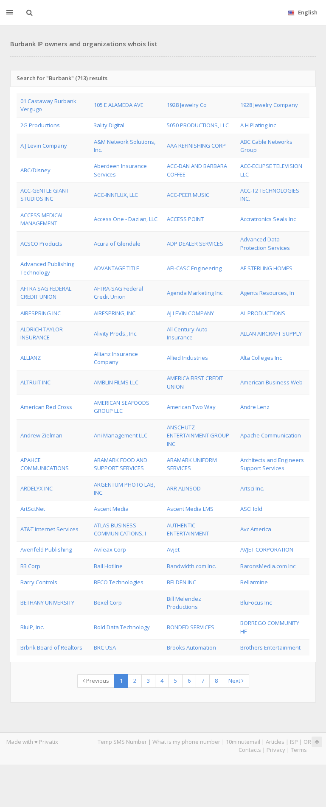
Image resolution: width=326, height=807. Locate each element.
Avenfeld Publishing (46, 549)
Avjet (173, 549)
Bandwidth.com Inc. (191, 566)
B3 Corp (30, 566)
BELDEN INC (181, 582)
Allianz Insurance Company (116, 358)
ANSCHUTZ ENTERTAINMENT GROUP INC (198, 435)
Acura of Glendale (117, 243)
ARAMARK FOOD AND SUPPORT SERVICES (120, 464)
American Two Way (191, 407)
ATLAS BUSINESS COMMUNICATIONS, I (120, 529)
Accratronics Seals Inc (268, 219)
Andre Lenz (255, 407)
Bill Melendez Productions (184, 603)
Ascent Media (111, 509)
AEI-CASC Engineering (194, 268)
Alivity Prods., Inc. (116, 333)
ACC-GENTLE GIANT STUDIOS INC (44, 194)
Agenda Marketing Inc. (195, 293)
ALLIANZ (30, 357)
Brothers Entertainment (270, 647)
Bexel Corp (108, 602)
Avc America (255, 529)
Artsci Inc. (252, 488)
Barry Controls (38, 582)
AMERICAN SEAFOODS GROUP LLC (121, 407)
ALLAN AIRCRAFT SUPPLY (271, 333)
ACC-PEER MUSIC (188, 195)
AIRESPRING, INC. (115, 313)
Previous (97, 680)
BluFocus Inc (256, 602)
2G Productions (40, 125)
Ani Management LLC (120, 435)
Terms (299, 750)
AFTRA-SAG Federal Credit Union (118, 292)
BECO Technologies (118, 582)
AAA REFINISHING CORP (196, 145)
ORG (309, 741)
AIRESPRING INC (40, 313)
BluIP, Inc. (32, 627)
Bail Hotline (108, 566)
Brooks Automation (191, 647)
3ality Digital (109, 125)
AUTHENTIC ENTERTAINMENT (188, 529)
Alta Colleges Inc (261, 357)
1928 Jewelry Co (187, 105)
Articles (275, 741)
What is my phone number (186, 741)
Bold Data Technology (122, 627)
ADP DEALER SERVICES (195, 243)
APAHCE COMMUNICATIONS (44, 464)
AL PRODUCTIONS (262, 313)
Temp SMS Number (122, 741)
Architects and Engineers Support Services (272, 464)
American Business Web (271, 382)
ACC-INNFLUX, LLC (116, 195)
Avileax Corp (110, 549)
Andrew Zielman (41, 435)
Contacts (250, 750)
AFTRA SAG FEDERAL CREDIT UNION (45, 292)
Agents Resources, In (267, 293)
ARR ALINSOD (184, 488)
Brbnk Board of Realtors (51, 647)
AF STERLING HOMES (266, 268)
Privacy (276, 750)
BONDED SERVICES (190, 627)
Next (235, 680)
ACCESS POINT (185, 219)
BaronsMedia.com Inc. (268, 566)
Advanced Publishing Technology (47, 268)
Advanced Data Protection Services (265, 243)
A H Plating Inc (258, 125)
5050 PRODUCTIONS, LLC (198, 125)
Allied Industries (187, 357)
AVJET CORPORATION (266, 549)
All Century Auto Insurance (187, 333)
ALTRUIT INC (35, 382)
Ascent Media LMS (190, 509)
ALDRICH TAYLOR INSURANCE (41, 333)
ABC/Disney (35, 170)
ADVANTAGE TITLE (116, 268)
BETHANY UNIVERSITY (47, 602)
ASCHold (251, 509)
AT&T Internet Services (49, 529)
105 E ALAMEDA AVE (118, 105)
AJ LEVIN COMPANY (190, 313)
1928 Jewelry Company (269, 105)
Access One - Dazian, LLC (125, 219)
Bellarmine (254, 582)
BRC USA (105, 647)
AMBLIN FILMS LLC (116, 382)
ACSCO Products (41, 243)
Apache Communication (270, 435)
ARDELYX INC (36, 488)
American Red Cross (46, 407)
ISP (294, 741)
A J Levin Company (43, 145)
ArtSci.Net (32, 509)
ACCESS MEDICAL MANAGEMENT (42, 219)
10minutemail (243, 741)
